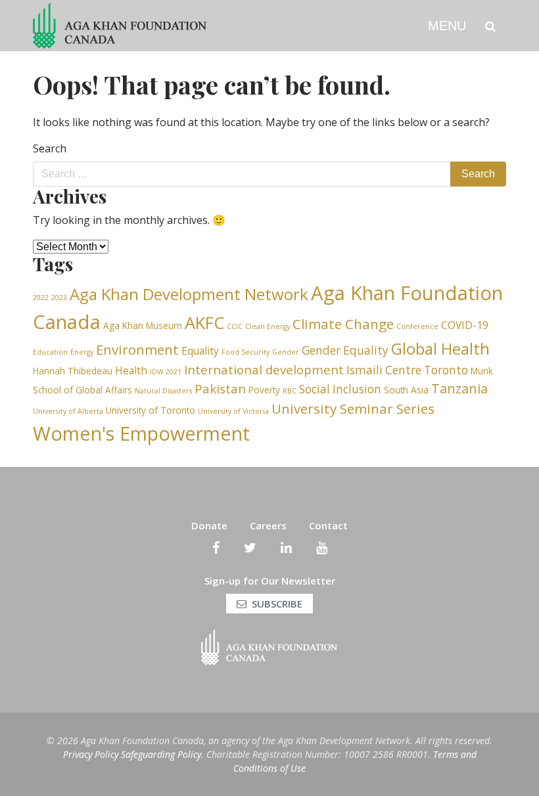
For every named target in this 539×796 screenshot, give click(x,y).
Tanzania (459, 388)
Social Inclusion (340, 389)
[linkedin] (286, 548)
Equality (200, 350)
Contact (328, 525)
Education (50, 352)
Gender (285, 352)
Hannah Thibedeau (72, 371)
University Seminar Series (352, 408)
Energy (81, 352)
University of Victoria (233, 411)
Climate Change (343, 324)
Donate (209, 525)
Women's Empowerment (141, 433)
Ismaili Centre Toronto (407, 370)
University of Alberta (68, 411)
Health (131, 370)
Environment (137, 349)
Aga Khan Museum (142, 325)
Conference (417, 326)
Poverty (264, 390)
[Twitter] (250, 548)
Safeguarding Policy (161, 754)
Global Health (440, 348)
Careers (268, 525)
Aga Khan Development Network (189, 294)
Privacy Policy (90, 754)
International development (264, 369)
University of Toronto (150, 410)
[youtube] (322, 548)
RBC (289, 390)
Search (49, 148)
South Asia (406, 390)
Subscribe (277, 603)
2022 (41, 297)
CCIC (235, 326)
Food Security (246, 352)
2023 (59, 297)
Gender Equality (345, 350)
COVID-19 (464, 325)
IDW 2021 (165, 371)
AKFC (204, 322)
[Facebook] (216, 548)
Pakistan (220, 388)
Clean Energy (267, 326)
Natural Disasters (163, 390)
